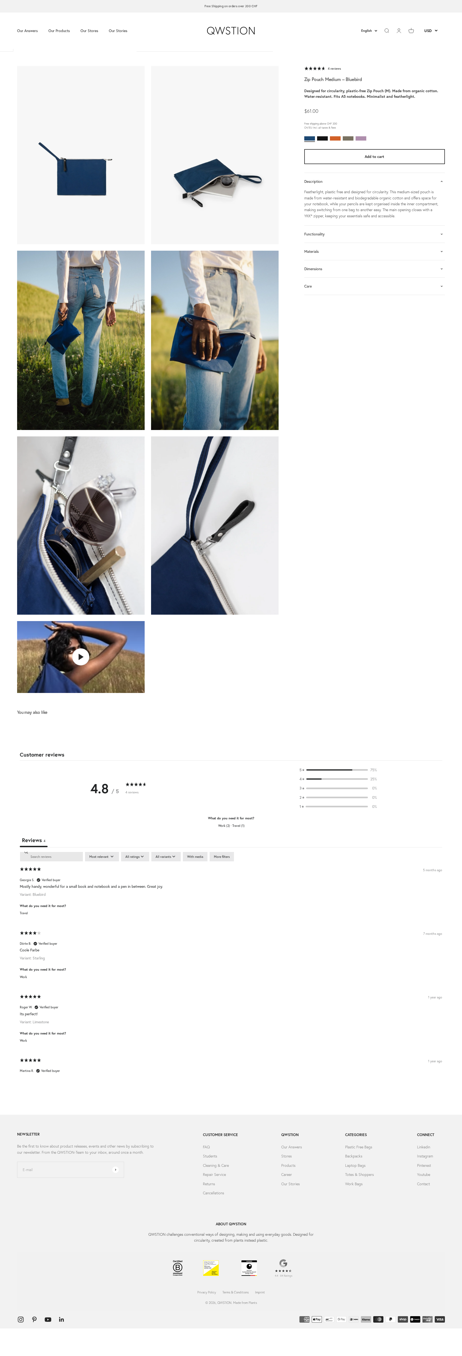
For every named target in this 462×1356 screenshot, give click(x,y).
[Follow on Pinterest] (34, 1319)
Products (288, 1165)
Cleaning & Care (216, 1165)
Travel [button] (24, 913)
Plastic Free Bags (358, 1147)
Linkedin (423, 1147)
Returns (209, 1183)
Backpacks (353, 1156)
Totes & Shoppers (359, 1174)
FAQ (206, 1147)
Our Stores (89, 30)
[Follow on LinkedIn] (61, 1319)
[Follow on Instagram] (20, 1319)
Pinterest (424, 1165)
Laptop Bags (355, 1165)
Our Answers (27, 30)
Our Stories (118, 30)
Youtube (423, 1174)
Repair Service (214, 1174)
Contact (423, 1183)
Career (286, 1174)
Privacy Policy (206, 1292)
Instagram (425, 1156)
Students (210, 1156)
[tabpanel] (231, 967)
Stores (286, 1156)
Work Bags (354, 1183)
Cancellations (213, 1193)
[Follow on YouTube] (48, 1319)
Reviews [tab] (33, 840)
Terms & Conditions (235, 1292)
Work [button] (23, 977)
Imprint (260, 1292)
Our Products (59, 30)
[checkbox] (195, 857)
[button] (338, 770)
